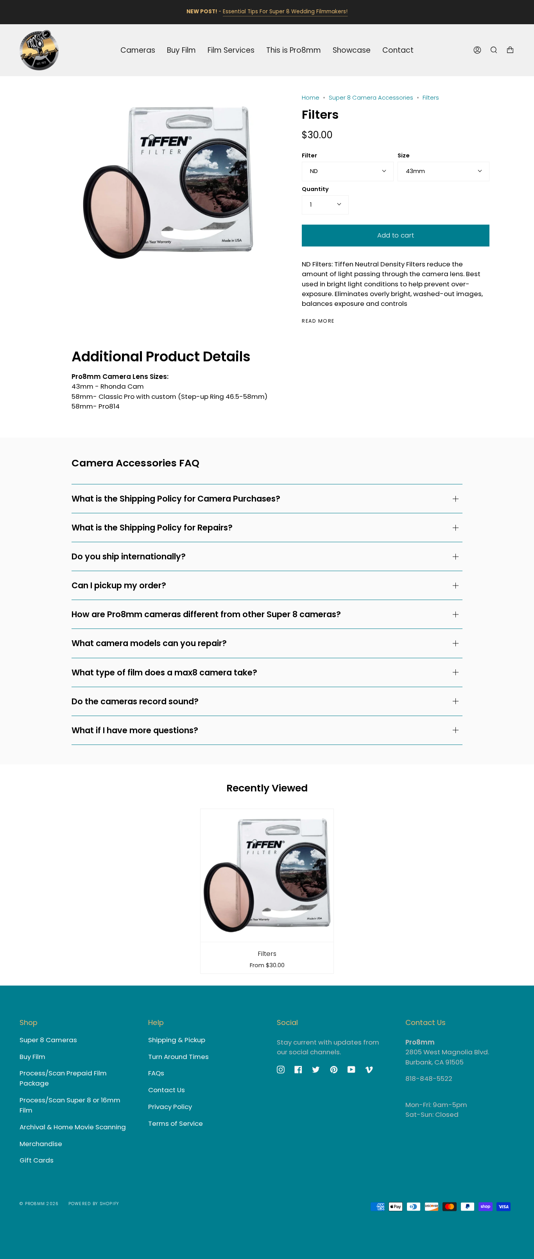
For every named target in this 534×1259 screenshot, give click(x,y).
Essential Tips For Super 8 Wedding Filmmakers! (285, 12)
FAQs (156, 1073)
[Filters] (267, 875)
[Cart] (510, 50)
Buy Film (32, 1056)
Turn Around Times (178, 1056)
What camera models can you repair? (149, 643)
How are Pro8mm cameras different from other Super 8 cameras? (206, 614)
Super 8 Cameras (48, 1040)
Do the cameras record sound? (135, 701)
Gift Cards (37, 1160)
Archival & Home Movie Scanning (73, 1127)
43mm (415, 171)
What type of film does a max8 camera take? (164, 672)
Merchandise (41, 1143)
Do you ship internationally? (129, 556)
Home (310, 98)
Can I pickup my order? (119, 585)
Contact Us (166, 1090)
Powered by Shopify (93, 1204)
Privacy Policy (170, 1106)
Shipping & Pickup (176, 1040)
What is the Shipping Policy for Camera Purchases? (176, 498)
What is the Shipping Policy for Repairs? (152, 527)
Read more (318, 321)
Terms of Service (175, 1123)
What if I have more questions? (135, 730)
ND (314, 171)
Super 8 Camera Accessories (371, 98)
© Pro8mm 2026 (39, 1204)
